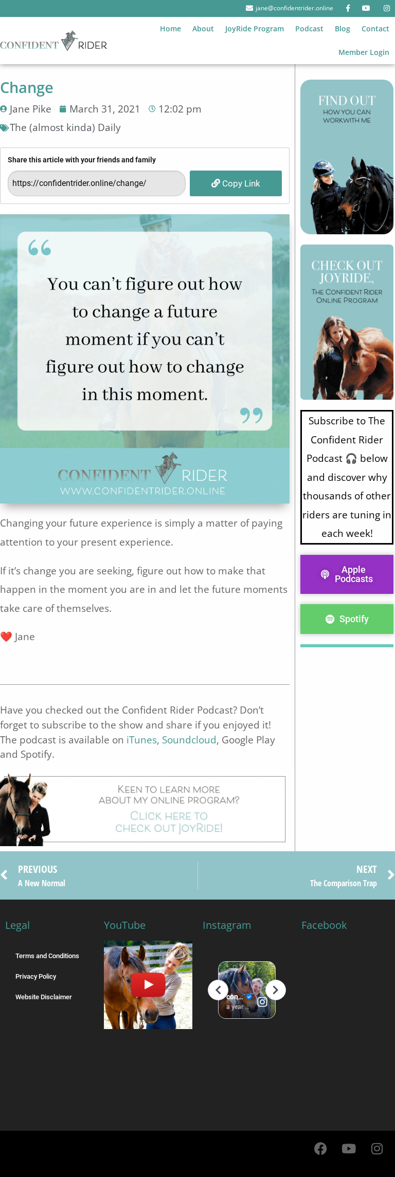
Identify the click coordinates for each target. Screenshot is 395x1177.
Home (170, 28)
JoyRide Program (254, 28)
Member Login (363, 52)
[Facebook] (320, 1149)
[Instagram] (377, 1149)
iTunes (142, 739)
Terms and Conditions (47, 956)
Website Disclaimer (43, 997)
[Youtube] (349, 1149)
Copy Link (240, 183)
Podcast (309, 28)
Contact (375, 28)
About (203, 28)
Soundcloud (189, 739)
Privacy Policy (35, 976)
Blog (342, 28)
